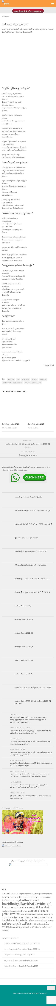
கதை (51, 920)
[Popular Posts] (28, 491)
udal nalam (28, 920)
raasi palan (25, 914)
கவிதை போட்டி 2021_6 (23, 606)
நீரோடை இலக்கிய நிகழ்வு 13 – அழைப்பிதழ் (30, 565)
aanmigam (8, 893)
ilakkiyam (11, 379)
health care (8, 896)
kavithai (34, 379)
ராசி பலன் (41, 927)
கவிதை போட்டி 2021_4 (23, 674)
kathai (12, 901)
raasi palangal (34, 914)
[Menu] (52, 3)
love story (8, 907)
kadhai (5, 900)
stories (37, 917)
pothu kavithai (17, 382)
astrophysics (47, 894)
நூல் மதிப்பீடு (31, 927)
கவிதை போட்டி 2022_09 (24, 660)
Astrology (37, 893)
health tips (20, 896)
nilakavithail (7, 382)
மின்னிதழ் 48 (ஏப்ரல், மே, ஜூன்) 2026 (28, 497)
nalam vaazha (27, 907)
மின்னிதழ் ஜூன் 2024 (36, 424)
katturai (26, 900)
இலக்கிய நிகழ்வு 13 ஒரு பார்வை (26, 538)
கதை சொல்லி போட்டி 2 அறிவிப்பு (28, 11)
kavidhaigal (25, 379)
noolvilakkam (8, 911)
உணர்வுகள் (43, 920)
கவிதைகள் (6, 16)
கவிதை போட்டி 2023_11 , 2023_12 (27, 943)
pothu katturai (40, 910)
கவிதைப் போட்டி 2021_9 (24, 647)
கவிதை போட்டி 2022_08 (24, 633)
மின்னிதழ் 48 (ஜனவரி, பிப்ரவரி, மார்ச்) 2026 (30, 551)
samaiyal (13, 917)
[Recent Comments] (45, 491)
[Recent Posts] (10, 491)
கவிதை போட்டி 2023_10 (31, 949)
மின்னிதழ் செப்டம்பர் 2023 (24, 955)
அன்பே (36, 920)
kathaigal (17, 901)
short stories (26, 917)
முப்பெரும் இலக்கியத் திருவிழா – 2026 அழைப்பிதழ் (34, 524)
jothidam (46, 897)
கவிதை (27, 382)
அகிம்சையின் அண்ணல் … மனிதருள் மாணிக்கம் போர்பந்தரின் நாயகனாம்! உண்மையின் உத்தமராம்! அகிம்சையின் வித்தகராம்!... (28, 719)
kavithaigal (43, 379)
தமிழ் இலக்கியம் (38, 924)
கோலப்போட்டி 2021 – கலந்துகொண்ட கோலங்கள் (33, 687)
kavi (18, 379)
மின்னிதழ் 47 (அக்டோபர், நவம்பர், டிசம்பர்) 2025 (32, 579)
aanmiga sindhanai (23, 894)
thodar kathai (15, 920)
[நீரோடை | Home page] (7, 3)
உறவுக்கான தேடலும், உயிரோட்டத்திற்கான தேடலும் (33, 510)
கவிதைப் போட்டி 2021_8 (24, 619)
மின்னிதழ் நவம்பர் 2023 (10, 424)
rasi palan (44, 914)
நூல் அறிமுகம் (18, 927)
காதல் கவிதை (36, 382)
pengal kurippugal (23, 911)
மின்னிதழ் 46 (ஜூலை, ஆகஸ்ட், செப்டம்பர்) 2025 (32, 592)
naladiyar (17, 908)
